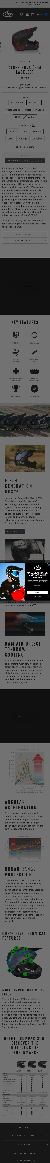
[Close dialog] (48, 564)
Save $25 (37, 592)
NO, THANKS (37, 596)
